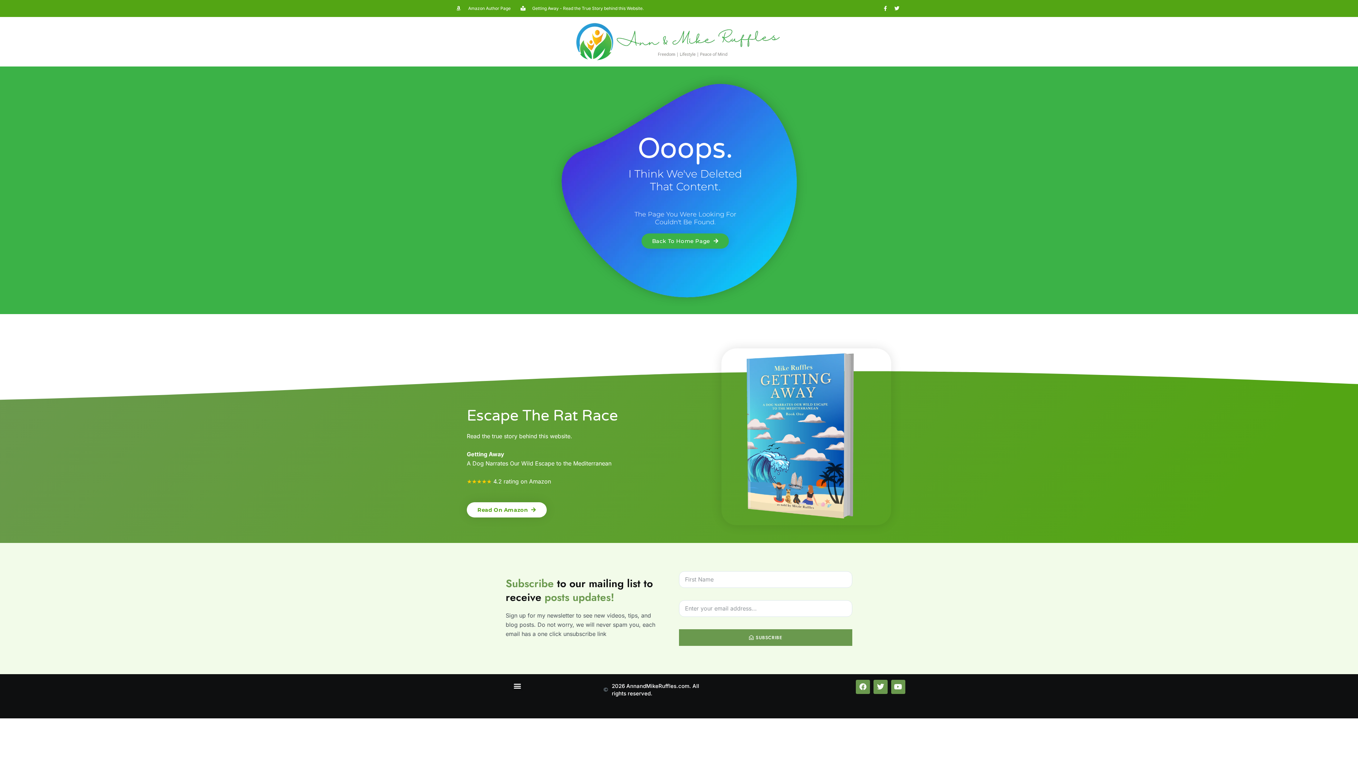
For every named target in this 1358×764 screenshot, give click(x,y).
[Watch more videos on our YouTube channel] (898, 687)
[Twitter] (897, 8)
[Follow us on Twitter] (881, 687)
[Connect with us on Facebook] (863, 687)
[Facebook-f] (885, 8)
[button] (517, 685)
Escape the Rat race (542, 416)
